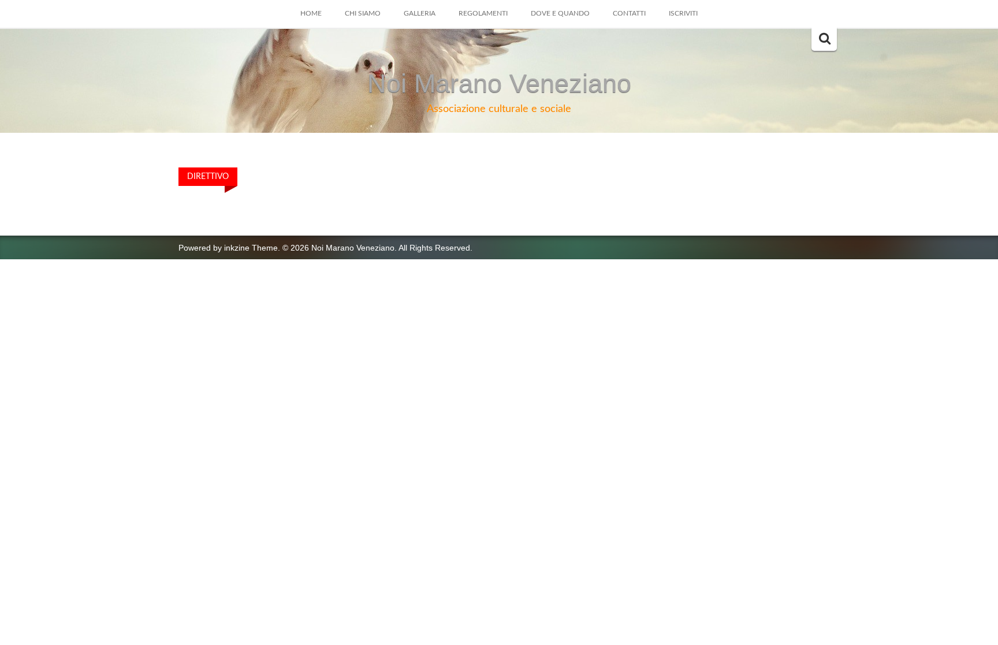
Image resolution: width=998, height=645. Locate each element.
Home (311, 13)
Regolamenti (483, 13)
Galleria (419, 13)
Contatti (629, 13)
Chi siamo (363, 13)
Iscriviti (683, 13)
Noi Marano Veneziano (499, 83)
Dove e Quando (560, 13)
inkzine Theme (251, 247)
